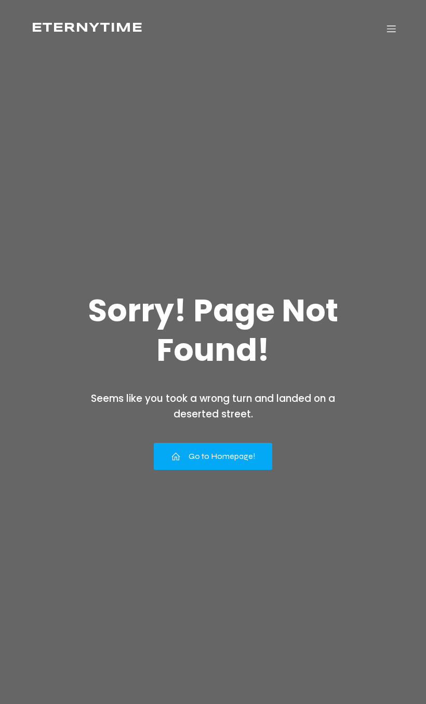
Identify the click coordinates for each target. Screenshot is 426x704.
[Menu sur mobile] (391, 28)
